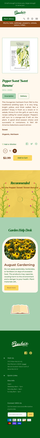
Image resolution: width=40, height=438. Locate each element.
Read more (11, 288)
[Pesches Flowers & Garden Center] (20, 12)
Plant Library (9, 19)
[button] (24, 19)
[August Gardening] (20, 250)
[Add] (15, 151)
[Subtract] (5, 151)
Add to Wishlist (10, 144)
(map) (24, 364)
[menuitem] (24, 19)
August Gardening (19, 265)
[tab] (9, 96)
